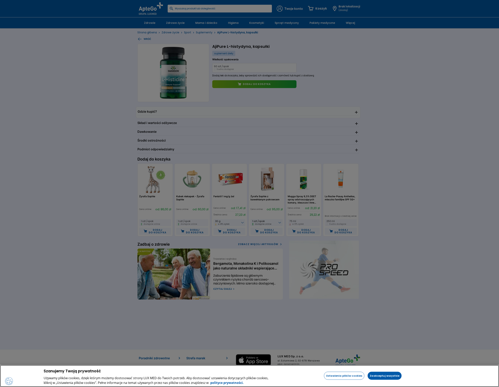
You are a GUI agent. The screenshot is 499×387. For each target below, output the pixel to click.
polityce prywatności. (227, 383)
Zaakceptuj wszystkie (384, 375)
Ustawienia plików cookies (344, 375)
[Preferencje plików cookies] (9, 381)
